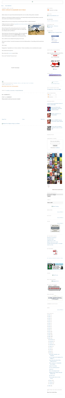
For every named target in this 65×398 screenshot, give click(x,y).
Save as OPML (59, 217)
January (50, 383)
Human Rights (8, 84)
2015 (49, 324)
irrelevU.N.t (51, 369)
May (50, 351)
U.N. (12, 84)
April (50, 352)
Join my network (54, 41)
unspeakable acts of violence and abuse (21, 24)
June (50, 349)
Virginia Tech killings (53, 365)
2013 (49, 328)
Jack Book (12, 90)
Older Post (43, 119)
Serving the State (50, 239)
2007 (49, 338)
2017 (49, 321)
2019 (49, 318)
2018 (49, 319)
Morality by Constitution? (51, 237)
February (51, 382)
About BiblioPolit (8, 5)
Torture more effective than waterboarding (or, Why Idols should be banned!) (56, 108)
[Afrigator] (55, 69)
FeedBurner (57, 147)
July (50, 347)
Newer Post (4, 119)
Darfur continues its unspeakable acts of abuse (14, 10)
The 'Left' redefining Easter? (54, 367)
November (51, 341)
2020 (49, 316)
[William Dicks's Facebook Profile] (55, 32)
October (50, 342)
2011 (49, 331)
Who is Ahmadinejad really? (54, 370)
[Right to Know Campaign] (55, 67)
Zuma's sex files (50, 244)
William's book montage (53, 152)
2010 (49, 333)
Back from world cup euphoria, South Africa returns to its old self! (56, 127)
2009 (49, 334)
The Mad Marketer (19, 90)
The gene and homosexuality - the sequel (54, 243)
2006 (49, 385)
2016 (49, 323)
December (51, 339)
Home (2, 5)
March (50, 380)
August (50, 346)
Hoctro (8, 90)
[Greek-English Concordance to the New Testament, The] (51, 183)
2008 (49, 336)
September (51, 344)
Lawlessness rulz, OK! (51, 240)
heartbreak (10, 53)
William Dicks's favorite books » (57, 189)
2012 (49, 329)
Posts (50, 94)
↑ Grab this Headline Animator (55, 83)
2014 (49, 326)
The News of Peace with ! (54, 89)
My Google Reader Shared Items (55, 258)
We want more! (52, 375)
